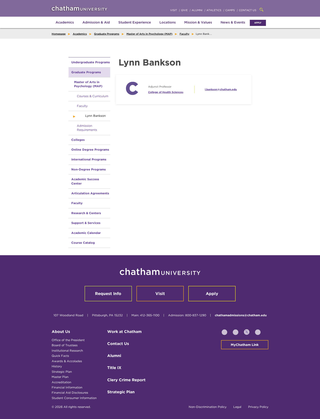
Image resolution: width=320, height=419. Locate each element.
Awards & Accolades (67, 361)
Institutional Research (67, 350)
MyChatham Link (245, 345)
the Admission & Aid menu (91, 26)
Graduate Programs (106, 33)
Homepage (59, 33)
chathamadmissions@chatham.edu (241, 315)
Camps (230, 10)
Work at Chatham (124, 331)
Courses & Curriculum (92, 96)
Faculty (184, 33)
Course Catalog (83, 242)
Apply (257, 22)
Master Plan (60, 377)
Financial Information (67, 387)
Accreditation (61, 382)
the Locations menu (167, 26)
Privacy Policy (258, 407)
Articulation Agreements (90, 193)
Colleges (78, 140)
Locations (167, 22)
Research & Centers (86, 213)
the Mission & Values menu (198, 26)
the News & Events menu (233, 26)
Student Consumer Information (74, 398)
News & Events (233, 22)
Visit (174, 10)
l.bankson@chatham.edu (221, 89)
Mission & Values (198, 22)
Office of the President (68, 340)
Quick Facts (60, 356)
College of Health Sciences (165, 92)
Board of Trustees (65, 345)
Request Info (108, 293)
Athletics (214, 10)
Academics (65, 22)
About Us (61, 331)
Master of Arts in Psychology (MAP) (149, 33)
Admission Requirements (87, 128)
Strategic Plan (62, 371)
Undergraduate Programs (90, 62)
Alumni (197, 10)
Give (184, 10)
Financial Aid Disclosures (70, 392)
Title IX (114, 367)
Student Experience (134, 22)
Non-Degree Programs (88, 169)
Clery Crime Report (126, 380)
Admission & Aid (96, 22)
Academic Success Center (85, 181)
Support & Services (85, 223)
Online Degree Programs (90, 149)
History (57, 366)
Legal (237, 407)
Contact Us (247, 10)
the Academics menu (54, 26)
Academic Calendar (86, 233)
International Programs (88, 159)
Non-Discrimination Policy (207, 407)
